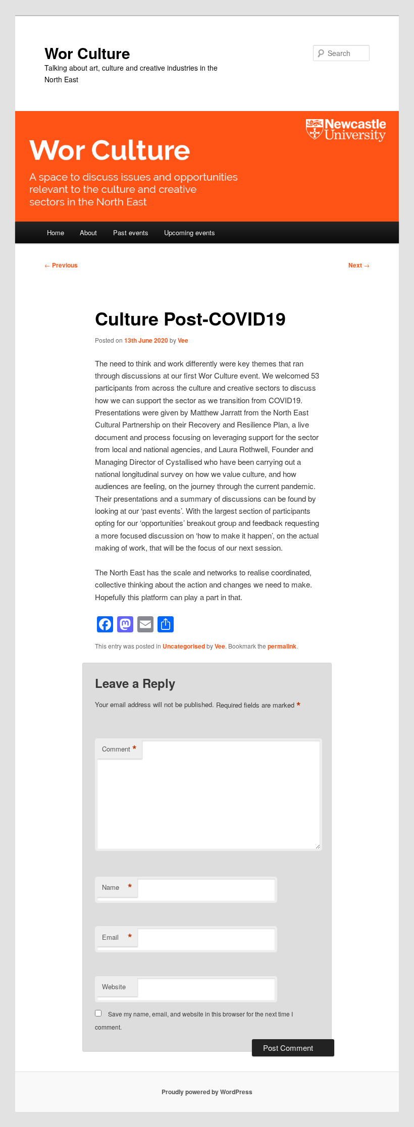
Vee (183, 340)
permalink (282, 646)
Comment (119, 749)
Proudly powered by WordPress (207, 1091)
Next (359, 265)
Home (55, 232)
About (88, 232)
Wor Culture (87, 53)
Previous (61, 265)
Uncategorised (184, 646)
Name (117, 887)
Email (117, 937)
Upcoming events (189, 232)
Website (114, 986)
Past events (130, 232)
